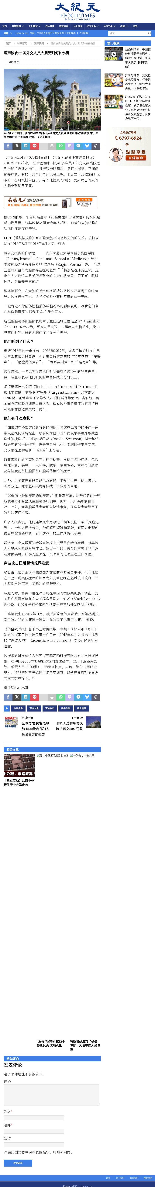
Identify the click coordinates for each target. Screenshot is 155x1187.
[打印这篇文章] (52, 146)
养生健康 (49, 26)
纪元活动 (91, 26)
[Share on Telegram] (78, 146)
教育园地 (63, 26)
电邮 (7, 1125)
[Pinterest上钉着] (34, 146)
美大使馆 (81, 708)
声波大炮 (34, 708)
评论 (7, 1081)
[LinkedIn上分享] (25, 146)
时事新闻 (16, 26)
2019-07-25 (14, 62)
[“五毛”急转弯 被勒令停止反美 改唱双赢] (52, 895)
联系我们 (134, 1178)
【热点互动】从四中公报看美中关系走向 (19, 782)
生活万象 (108, 26)
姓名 (7, 1111)
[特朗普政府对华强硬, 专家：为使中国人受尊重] (85, 895)
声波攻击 (49, 708)
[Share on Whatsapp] (60, 146)
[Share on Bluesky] (87, 146)
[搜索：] (127, 33)
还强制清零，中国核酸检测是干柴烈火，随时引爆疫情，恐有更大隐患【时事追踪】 (138, 58)
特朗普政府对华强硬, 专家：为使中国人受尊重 (85, 1045)
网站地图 (148, 1178)
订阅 (135, 26)
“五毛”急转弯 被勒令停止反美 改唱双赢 (51, 1043)
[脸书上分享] (8, 146)
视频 (122, 26)
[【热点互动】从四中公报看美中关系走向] (19, 765)
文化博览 (33, 26)
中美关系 (18, 708)
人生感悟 (77, 26)
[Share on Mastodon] (69, 146)
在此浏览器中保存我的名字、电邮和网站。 (41, 1152)
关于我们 (120, 1178)
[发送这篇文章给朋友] (43, 146)
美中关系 (65, 708)
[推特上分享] (16, 146)
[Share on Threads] (95, 146)
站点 (7, 1138)
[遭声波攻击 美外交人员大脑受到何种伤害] (52, 128)
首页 (4, 26)
